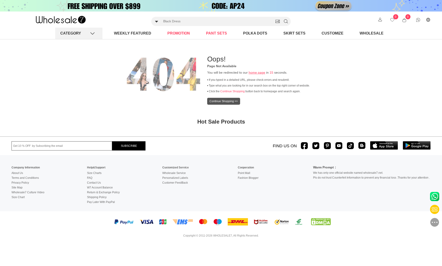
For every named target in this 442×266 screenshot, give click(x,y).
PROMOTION (178, 33)
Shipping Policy (97, 197)
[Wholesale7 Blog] (362, 145)
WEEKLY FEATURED (132, 33)
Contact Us (94, 182)
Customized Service (175, 167)
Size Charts (94, 173)
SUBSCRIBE (129, 145)
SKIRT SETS (294, 33)
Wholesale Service (174, 173)
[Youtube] (339, 146)
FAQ (89, 177)
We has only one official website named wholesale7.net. (348, 172)
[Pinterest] (327, 146)
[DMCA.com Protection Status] (321, 222)
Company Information (26, 167)
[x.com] (316, 146)
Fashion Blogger (248, 177)
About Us (17, 173)
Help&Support (96, 167)
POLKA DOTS (255, 33)
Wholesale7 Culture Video (28, 192)
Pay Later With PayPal (101, 202)
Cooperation (246, 167)
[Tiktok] (350, 146)
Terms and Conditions (25, 177)
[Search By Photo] (277, 21)
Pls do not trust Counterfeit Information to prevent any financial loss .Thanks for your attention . (371, 177)
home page (257, 72)
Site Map (17, 187)
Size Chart (18, 197)
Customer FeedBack (175, 182)
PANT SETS (216, 33)
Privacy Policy (20, 182)
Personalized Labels (175, 177)
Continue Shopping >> (223, 101)
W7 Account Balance (100, 187)
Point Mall (244, 173)
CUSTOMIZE (332, 33)
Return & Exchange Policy (103, 192)
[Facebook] (304, 146)
